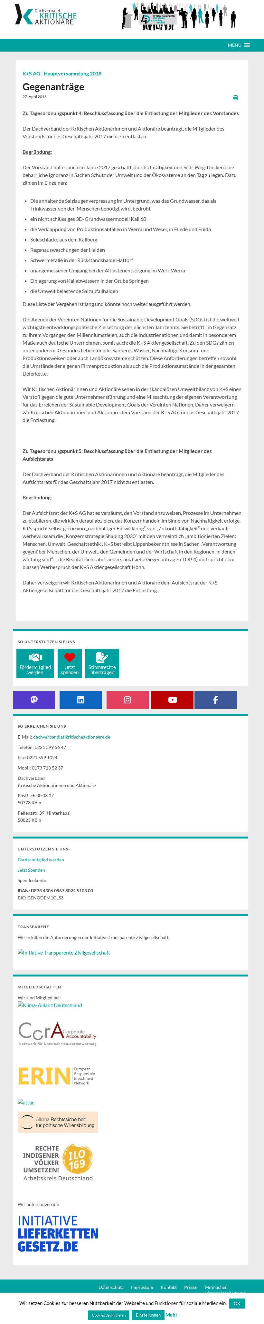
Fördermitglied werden (41, 859)
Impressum (142, 1287)
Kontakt (169, 1287)
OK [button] (237, 1303)
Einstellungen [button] (148, 1315)
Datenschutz (111, 1287)
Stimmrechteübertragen (102, 669)
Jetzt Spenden (31, 870)
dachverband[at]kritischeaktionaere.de (71, 737)
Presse (190, 1287)
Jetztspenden (70, 669)
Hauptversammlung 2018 (72, 73)
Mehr (171, 1315)
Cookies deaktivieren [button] (109, 1315)
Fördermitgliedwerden (35, 669)
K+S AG (32, 73)
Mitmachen (216, 1287)
